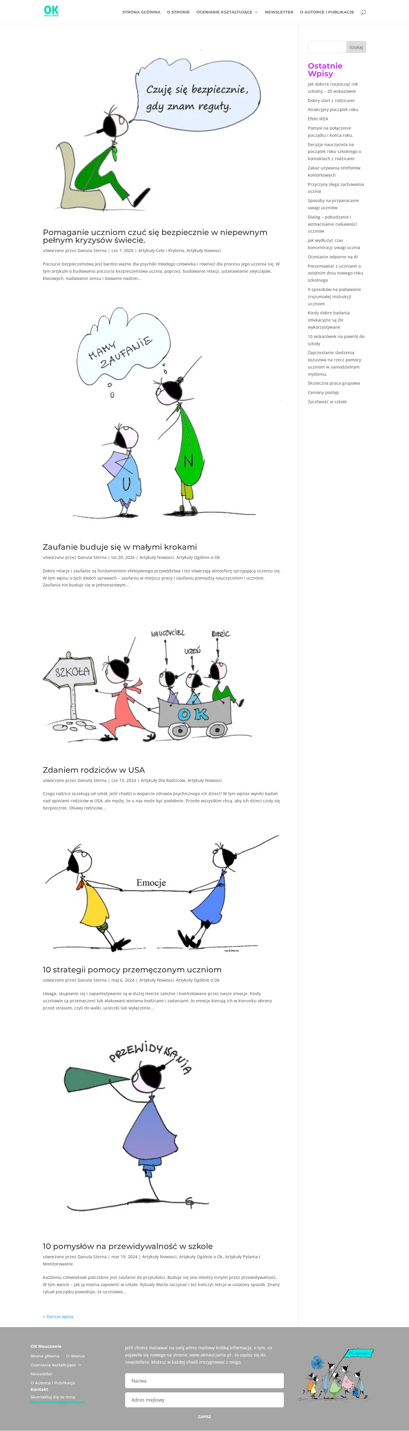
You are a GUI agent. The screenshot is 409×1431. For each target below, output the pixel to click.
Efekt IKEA (318, 119)
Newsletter (279, 12)
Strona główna (141, 12)
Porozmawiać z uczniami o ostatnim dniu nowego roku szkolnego (335, 273)
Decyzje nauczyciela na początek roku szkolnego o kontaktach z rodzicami (334, 152)
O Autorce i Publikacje (327, 12)
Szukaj (356, 47)
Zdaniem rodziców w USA (94, 770)
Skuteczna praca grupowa (334, 383)
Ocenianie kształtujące (224, 12)
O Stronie (178, 12)
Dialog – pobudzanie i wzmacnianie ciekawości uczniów (332, 224)
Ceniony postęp (323, 392)
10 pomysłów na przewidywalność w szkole (128, 1246)
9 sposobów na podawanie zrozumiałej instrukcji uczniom (334, 296)
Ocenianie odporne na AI (333, 257)
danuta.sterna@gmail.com (58, 1402)
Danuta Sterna (92, 250)
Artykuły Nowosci (204, 250)
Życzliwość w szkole (327, 401)
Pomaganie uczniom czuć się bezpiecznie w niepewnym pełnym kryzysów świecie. (155, 236)
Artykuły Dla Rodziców (163, 780)
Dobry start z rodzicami (331, 100)
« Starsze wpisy (58, 1316)
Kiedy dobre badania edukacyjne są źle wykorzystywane (329, 320)
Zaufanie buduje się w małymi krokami (120, 547)
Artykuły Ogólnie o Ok (198, 557)
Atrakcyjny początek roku (333, 109)
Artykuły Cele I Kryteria (161, 250)
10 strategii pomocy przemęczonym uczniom (133, 969)
